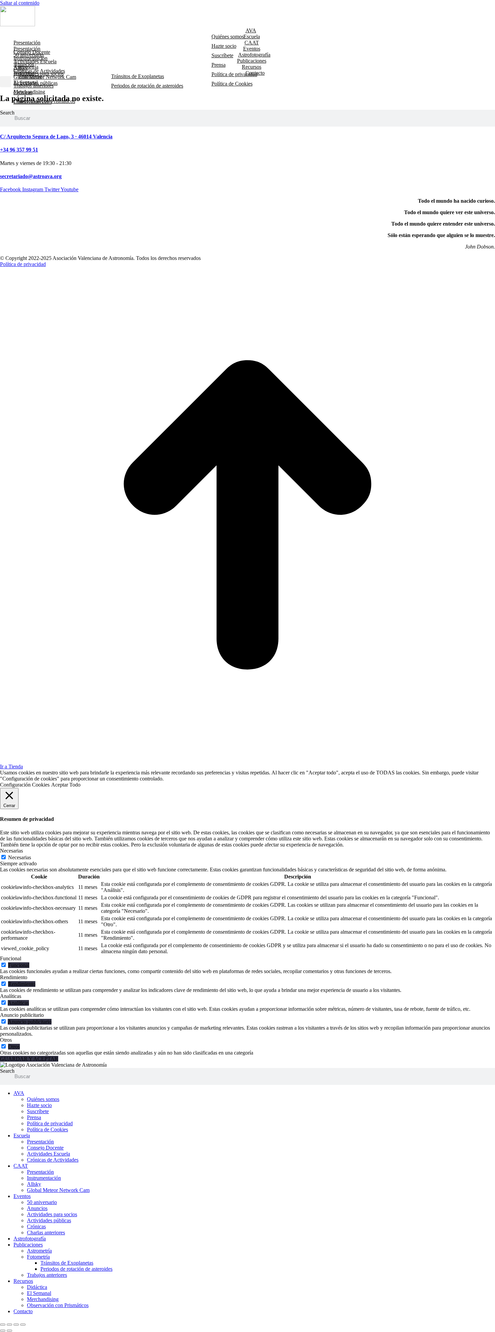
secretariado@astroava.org (31, 176)
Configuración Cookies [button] (25, 785)
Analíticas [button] (10, 996)
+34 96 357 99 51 (19, 150)
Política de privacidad (23, 264)
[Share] (9, 1325)
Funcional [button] (10, 958)
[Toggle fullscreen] (16, 1325)
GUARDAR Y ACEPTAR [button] (29, 1059)
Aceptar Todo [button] (65, 785)
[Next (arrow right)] (9, 1331)
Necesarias (19, 857)
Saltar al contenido (19, 3)
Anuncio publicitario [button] (22, 1015)
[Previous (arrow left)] (2, 1331)
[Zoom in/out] (23, 1325)
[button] (5, 81)
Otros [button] (6, 1040)
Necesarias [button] (11, 851)
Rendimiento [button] (13, 977)
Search (7, 112)
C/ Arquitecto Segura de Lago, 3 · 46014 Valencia (56, 136)
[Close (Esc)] (2, 1325)
